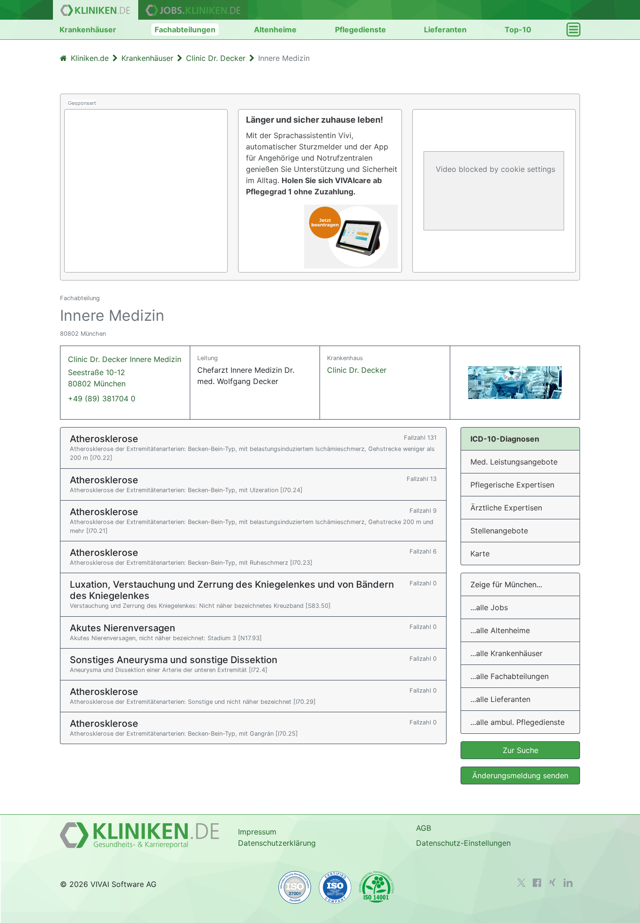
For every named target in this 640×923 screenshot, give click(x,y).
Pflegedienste (360, 29)
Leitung (207, 358)
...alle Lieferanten (500, 699)
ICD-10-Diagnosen (504, 438)
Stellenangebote (499, 530)
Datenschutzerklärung (277, 843)
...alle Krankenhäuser (506, 653)
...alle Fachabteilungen (509, 676)
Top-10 (518, 29)
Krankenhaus (345, 358)
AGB (423, 828)
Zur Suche (520, 750)
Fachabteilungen (185, 29)
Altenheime (275, 29)
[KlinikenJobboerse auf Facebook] (537, 883)
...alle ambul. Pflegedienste (517, 722)
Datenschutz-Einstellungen (463, 843)
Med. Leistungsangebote (514, 461)
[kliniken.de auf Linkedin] (568, 883)
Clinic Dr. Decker (357, 370)
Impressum (257, 831)
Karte (480, 553)
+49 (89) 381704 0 (101, 398)
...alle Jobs (489, 607)
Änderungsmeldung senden (520, 775)
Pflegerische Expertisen (512, 484)
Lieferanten (445, 29)
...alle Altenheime (500, 630)
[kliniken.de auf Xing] (552, 882)
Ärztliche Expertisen (506, 507)
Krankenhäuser (88, 29)
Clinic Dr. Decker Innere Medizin (124, 371)
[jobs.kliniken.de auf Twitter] (521, 883)
